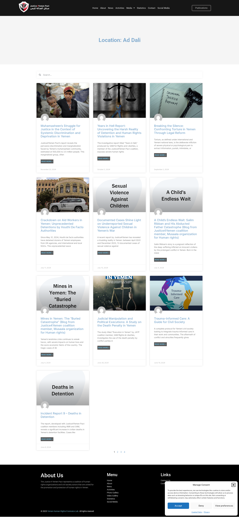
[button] (233, 484)
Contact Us (165, 480)
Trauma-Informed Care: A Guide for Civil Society (172, 320)
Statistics (141, 8)
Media (129, 8)
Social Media (164, 8)
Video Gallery (112, 496)
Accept (178, 505)
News (110, 8)
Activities (119, 8)
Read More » (47, 161)
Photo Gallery (113, 493)
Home (95, 8)
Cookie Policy (197, 512)
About (103, 8)
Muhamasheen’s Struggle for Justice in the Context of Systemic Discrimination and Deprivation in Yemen (60, 131)
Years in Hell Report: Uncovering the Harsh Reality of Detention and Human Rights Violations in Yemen (119, 131)
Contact (151, 8)
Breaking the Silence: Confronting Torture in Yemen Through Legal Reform (175, 129)
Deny (201, 505)
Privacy (207, 512)
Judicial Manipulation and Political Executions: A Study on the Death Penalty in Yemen (119, 322)
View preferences (224, 505)
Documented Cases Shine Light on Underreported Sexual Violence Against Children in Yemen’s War (119, 225)
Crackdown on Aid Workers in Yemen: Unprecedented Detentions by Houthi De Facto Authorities (62, 225)
